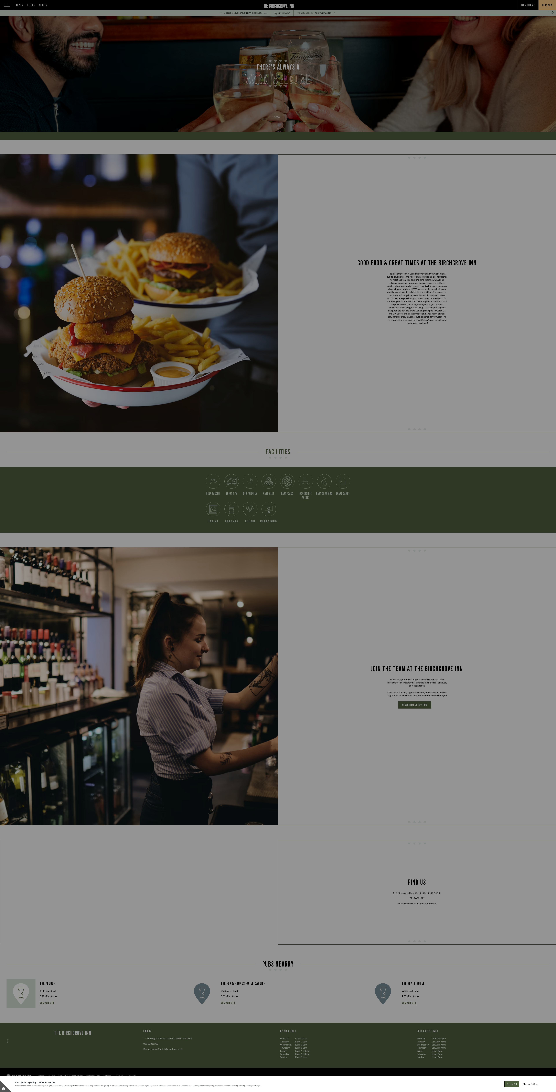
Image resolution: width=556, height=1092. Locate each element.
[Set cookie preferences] (6, 1086)
